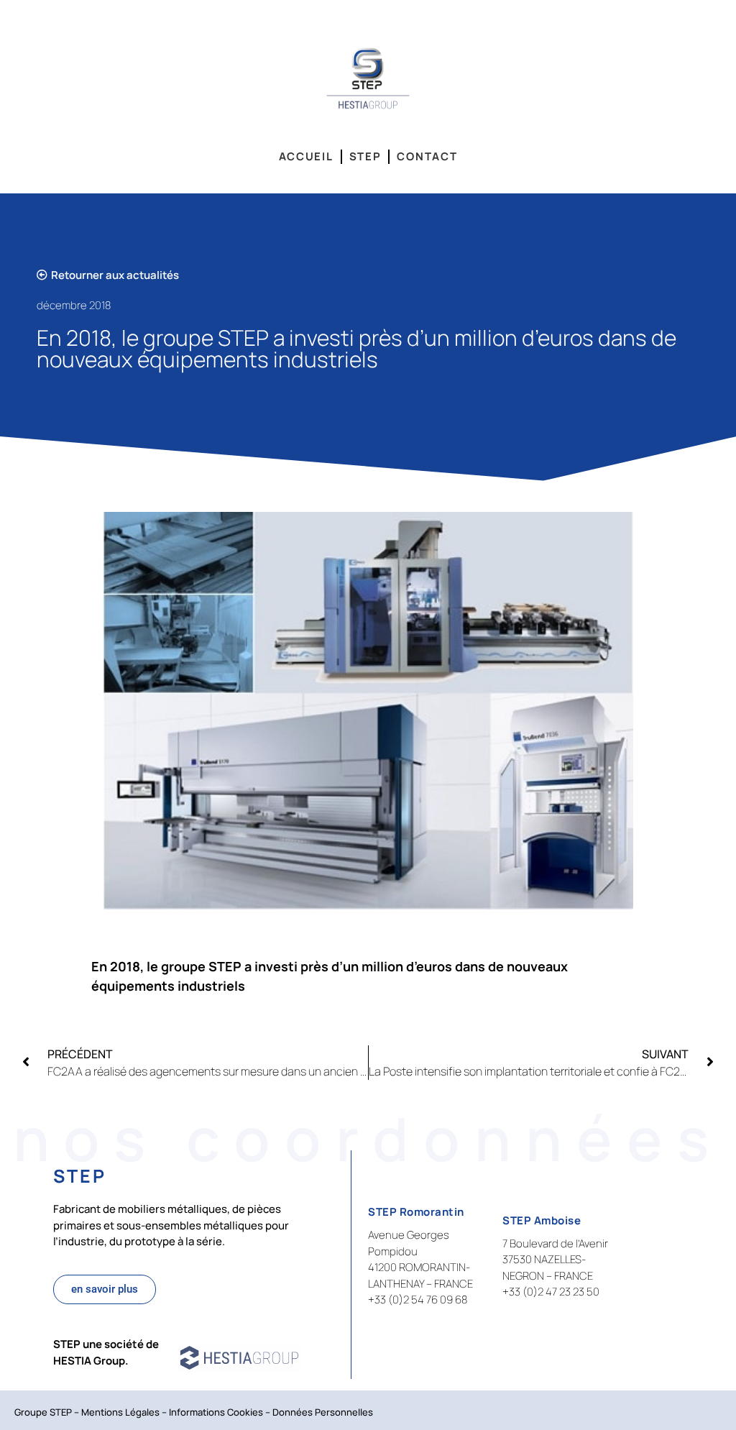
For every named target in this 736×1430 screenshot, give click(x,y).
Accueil (306, 157)
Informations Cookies (216, 1412)
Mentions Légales (120, 1412)
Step (365, 157)
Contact (427, 157)
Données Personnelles (322, 1412)
